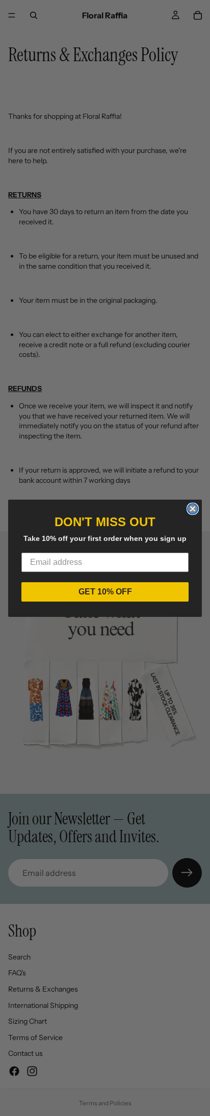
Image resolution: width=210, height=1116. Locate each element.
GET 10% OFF (105, 591)
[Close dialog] (193, 509)
